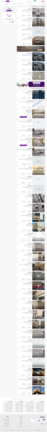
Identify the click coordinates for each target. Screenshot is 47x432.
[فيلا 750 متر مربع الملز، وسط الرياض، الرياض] (38, 231)
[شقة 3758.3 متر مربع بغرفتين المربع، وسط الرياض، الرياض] (38, 328)
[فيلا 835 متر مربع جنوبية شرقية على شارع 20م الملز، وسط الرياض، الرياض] (38, 161)
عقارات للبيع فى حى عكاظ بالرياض (40, 411)
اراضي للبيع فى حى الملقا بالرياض (9, 406)
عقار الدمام (21, 423)
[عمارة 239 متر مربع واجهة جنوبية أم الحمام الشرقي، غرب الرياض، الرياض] (38, 45)
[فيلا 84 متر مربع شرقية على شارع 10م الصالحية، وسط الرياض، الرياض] (38, 347)
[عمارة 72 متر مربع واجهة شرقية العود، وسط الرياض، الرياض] (38, 318)
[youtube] (37, 430)
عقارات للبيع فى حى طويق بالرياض (40, 410)
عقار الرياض (21, 419)
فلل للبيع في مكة (7, 422)
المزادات (35, 1)
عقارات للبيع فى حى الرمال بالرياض (40, 403)
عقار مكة (21, 422)
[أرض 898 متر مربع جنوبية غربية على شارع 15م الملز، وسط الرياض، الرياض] (38, 183)
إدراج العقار (11, 1)
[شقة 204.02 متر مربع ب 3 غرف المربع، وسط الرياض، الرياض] (38, 376)
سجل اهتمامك (23, 116)
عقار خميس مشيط (20, 426)
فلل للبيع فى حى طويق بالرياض (30, 409)
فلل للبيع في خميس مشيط (5, 426)
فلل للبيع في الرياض (6, 419)
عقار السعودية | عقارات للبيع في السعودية (37, 398)
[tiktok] (42, 430)
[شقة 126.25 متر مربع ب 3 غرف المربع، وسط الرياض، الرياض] (38, 212)
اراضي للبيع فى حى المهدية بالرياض (9, 407)
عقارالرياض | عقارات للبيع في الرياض (28, 398)
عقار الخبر (21, 424)
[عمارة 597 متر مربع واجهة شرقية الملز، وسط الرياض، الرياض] (38, 98)
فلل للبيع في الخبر (7, 424)
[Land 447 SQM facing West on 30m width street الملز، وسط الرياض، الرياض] (38, 127)
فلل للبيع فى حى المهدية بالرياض (29, 406)
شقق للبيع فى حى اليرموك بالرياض (19, 408)
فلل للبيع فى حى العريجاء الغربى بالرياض (29, 405)
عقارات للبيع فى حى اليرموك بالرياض (40, 408)
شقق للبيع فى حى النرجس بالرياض (19, 407)
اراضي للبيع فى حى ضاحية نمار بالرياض (8, 409)
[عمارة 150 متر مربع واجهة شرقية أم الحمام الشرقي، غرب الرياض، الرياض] (38, 61)
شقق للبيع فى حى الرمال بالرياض (19, 403)
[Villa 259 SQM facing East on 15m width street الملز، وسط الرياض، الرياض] (38, 394)
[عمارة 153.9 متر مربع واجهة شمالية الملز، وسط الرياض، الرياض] (38, 189)
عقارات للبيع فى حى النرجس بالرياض (40, 407)
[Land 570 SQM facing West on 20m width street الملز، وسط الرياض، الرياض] (38, 136)
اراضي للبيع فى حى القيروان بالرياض (9, 405)
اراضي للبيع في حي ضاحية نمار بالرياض (8, 411)
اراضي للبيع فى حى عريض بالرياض (9, 410)
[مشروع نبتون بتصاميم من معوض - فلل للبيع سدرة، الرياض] (38, 146)
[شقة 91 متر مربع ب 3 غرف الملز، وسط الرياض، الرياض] (38, 309)
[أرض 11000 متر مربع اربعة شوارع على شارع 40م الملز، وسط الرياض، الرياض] (38, 108)
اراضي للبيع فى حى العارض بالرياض (9, 404)
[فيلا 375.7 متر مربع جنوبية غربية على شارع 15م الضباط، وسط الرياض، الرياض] (38, 270)
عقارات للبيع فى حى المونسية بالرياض (40, 406)
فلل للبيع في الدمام (6, 423)
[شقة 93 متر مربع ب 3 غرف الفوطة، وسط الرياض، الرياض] (38, 202)
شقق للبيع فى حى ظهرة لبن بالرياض (19, 411)
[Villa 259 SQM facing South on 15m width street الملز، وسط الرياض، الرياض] (38, 385)
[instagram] (44, 430)
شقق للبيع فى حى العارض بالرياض (19, 404)
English (5, 430)
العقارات (43, 3)
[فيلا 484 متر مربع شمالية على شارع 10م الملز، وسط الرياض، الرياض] (38, 221)
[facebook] (40, 430)
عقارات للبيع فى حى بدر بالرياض (40, 409)
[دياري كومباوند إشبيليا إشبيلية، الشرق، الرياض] (38, 118)
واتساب (29, 15)
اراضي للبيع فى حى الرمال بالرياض (9, 403)
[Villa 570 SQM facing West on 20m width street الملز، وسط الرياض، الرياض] (38, 156)
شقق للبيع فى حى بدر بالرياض (19, 409)
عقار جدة (21, 420)
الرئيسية (44, 398)
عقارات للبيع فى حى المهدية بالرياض (40, 405)
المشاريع (32, 1)
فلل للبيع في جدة (7, 420)
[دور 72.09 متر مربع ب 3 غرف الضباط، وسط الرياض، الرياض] (38, 241)
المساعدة (28, 1)
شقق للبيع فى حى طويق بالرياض (19, 410)
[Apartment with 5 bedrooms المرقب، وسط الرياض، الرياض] (38, 299)
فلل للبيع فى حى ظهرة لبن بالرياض (29, 410)
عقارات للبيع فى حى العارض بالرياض (40, 404)
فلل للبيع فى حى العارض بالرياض (29, 404)
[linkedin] (39, 430)
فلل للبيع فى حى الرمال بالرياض (30, 403)
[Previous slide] (44, 406)
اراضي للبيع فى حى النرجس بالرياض (9, 408)
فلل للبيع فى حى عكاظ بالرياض (30, 411)
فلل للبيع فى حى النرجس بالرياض (29, 408)
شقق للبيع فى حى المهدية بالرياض (19, 405)
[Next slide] (2, 406)
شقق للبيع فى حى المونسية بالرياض (19, 406)
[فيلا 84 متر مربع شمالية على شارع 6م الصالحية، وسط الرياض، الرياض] (38, 338)
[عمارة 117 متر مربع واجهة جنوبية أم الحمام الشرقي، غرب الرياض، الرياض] (38, 16)
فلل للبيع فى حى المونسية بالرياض (29, 407)
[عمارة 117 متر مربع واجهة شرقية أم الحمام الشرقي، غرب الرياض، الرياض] (38, 31)
